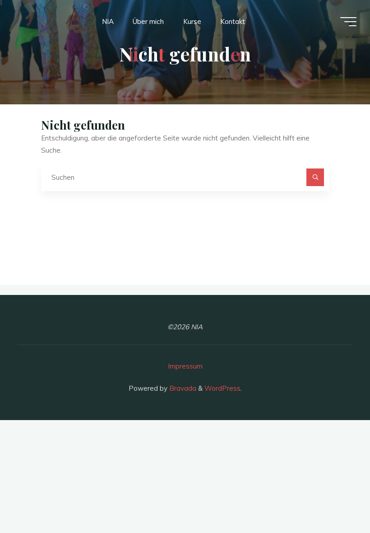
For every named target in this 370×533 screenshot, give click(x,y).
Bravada (181, 388)
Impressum (185, 366)
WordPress (222, 388)
